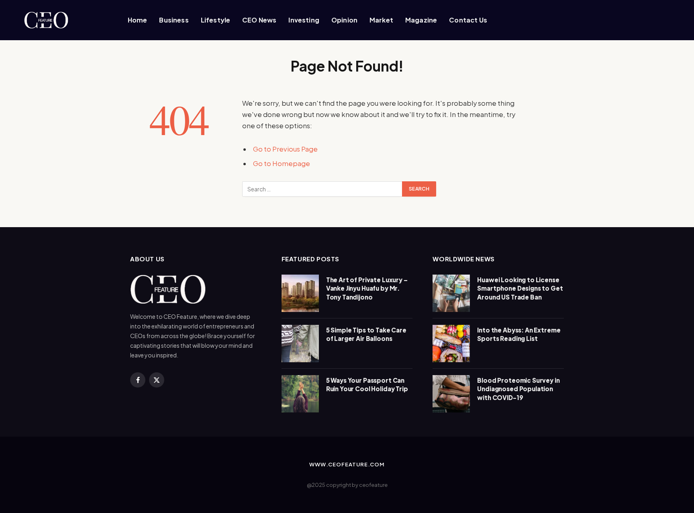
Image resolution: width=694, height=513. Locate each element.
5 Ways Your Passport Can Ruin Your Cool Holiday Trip (367, 384)
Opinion (344, 20)
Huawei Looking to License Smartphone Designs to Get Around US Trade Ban (520, 288)
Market (381, 20)
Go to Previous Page (285, 149)
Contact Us (468, 20)
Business (173, 20)
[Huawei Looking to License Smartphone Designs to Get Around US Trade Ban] (451, 293)
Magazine (421, 20)
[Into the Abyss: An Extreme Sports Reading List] (451, 343)
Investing (303, 20)
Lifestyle (215, 20)
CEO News (259, 20)
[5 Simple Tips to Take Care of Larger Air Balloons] (300, 343)
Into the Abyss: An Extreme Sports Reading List (518, 334)
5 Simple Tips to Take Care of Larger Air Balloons (366, 334)
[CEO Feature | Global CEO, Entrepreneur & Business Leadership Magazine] (60, 20)
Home (137, 20)
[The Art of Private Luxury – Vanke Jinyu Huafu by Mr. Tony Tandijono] (300, 293)
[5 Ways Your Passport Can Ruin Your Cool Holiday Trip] (300, 393)
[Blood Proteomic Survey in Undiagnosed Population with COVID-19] (451, 393)
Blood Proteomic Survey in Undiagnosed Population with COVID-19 (518, 388)
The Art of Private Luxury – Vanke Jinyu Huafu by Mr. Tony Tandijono (367, 288)
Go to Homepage (281, 163)
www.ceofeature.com (347, 464)
